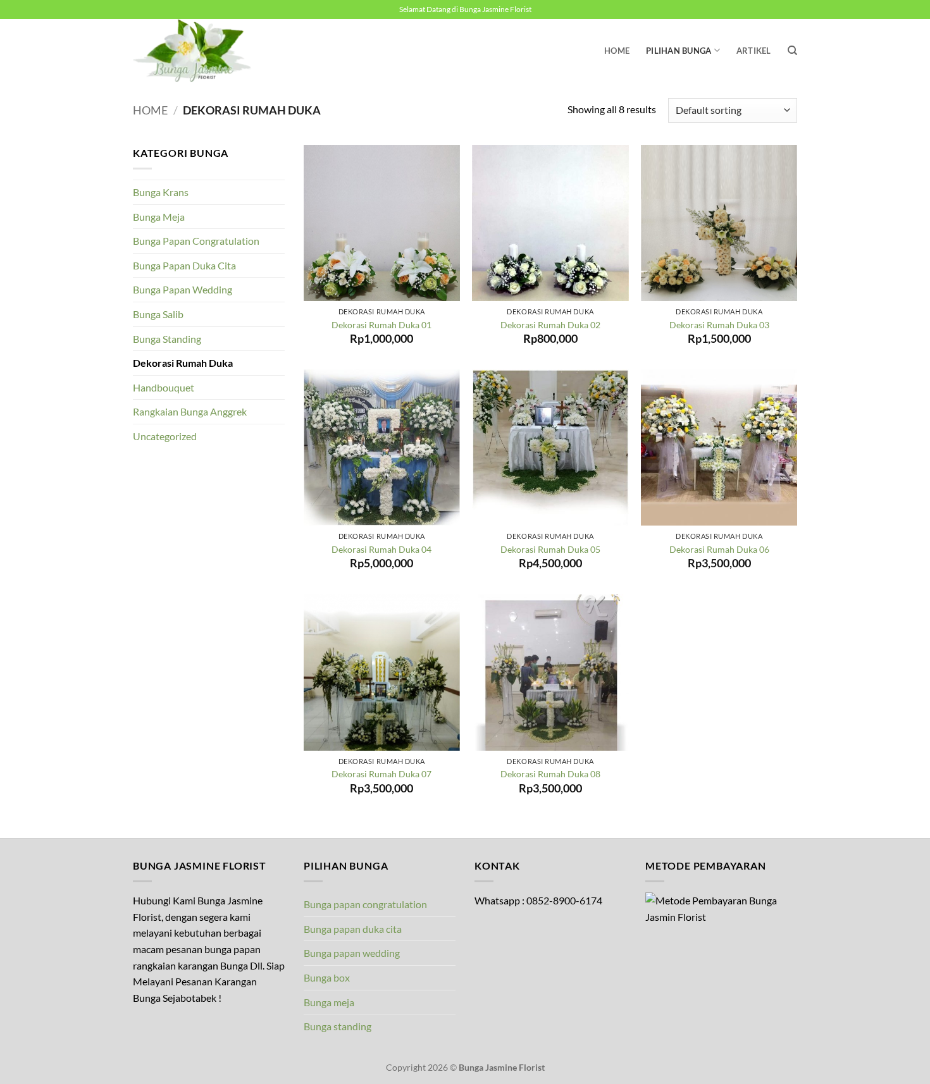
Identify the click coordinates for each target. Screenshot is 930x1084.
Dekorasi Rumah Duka (183, 363)
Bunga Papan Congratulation (196, 241)
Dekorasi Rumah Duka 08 (550, 773)
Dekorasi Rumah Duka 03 (719, 324)
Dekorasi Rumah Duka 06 (719, 549)
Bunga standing (337, 1026)
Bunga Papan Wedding (182, 289)
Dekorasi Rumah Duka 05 (550, 549)
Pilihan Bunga (678, 51)
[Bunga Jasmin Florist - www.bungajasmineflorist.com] (196, 50)
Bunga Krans (161, 192)
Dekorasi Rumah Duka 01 (381, 324)
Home (616, 51)
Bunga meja (329, 1002)
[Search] (792, 51)
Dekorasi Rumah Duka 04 (381, 549)
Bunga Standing (167, 339)
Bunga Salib (158, 314)
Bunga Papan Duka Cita (184, 265)
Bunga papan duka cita (353, 929)
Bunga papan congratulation (365, 904)
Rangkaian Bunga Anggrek (190, 411)
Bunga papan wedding (352, 953)
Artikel (753, 51)
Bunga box (327, 977)
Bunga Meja (159, 217)
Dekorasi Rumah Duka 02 (550, 324)
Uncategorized (165, 436)
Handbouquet (163, 387)
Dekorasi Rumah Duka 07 (381, 773)
